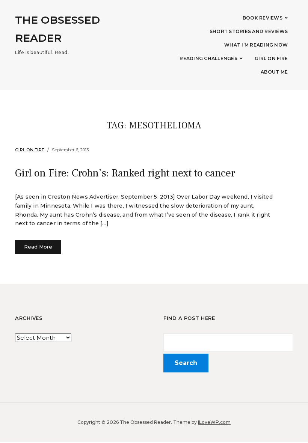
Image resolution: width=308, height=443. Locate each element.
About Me (274, 72)
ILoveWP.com (214, 422)
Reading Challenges (208, 58)
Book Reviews (262, 18)
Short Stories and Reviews (249, 31)
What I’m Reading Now (256, 45)
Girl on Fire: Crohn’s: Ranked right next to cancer (125, 173)
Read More (38, 247)
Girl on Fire (271, 58)
